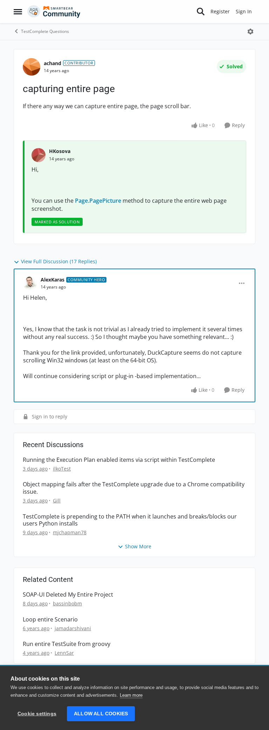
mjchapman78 (70, 532)
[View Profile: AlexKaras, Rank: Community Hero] (30, 283)
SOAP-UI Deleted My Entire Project (68, 594)
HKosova (59, 151)
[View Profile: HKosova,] (39, 155)
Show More (138, 546)
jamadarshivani (73, 628)
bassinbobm (67, 603)
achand (52, 63)
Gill (57, 500)
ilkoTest (62, 468)
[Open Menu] (250, 31)
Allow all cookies (101, 713)
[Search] (200, 11)
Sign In (244, 11)
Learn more (131, 695)
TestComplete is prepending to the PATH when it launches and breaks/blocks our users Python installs (130, 520)
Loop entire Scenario (50, 619)
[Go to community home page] (54, 11)
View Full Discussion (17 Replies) (59, 261)
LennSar (64, 652)
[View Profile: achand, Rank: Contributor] (31, 67)
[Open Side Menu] (18, 11)
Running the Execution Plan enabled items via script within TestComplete (119, 460)
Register (220, 11)
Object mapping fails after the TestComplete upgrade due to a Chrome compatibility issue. (133, 488)
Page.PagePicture (98, 200)
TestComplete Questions (45, 31)
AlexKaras (52, 279)
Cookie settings (37, 713)
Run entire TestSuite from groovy (66, 644)
